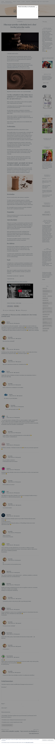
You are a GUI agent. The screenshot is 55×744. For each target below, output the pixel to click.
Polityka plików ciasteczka (29, 742)
